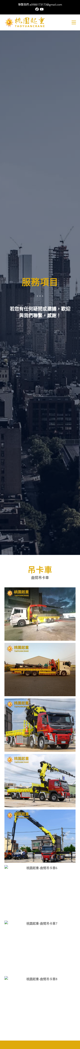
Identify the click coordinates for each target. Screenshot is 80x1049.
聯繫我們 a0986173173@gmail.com (40, 4)
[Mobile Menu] (74, 22)
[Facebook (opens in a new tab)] (37, 9)
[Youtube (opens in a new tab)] (42, 9)
